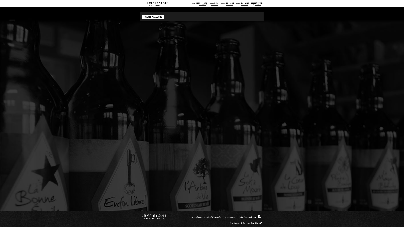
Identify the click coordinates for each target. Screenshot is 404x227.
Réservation (256, 4)
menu (214, 4)
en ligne (227, 4)
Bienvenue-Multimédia (250, 223)
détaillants (199, 4)
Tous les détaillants (153, 17)
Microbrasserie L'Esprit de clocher (156, 3)
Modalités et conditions (247, 217)
